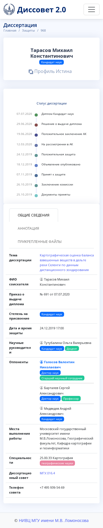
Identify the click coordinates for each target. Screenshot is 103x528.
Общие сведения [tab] (33, 215)
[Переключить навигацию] (92, 9)
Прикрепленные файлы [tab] (40, 241)
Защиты (28, 30)
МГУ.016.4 (47, 473)
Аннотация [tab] (28, 228)
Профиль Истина (52, 72)
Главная (9, 30)
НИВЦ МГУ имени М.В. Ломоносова (54, 520)
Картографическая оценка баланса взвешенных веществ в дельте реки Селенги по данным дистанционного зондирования (67, 262)
